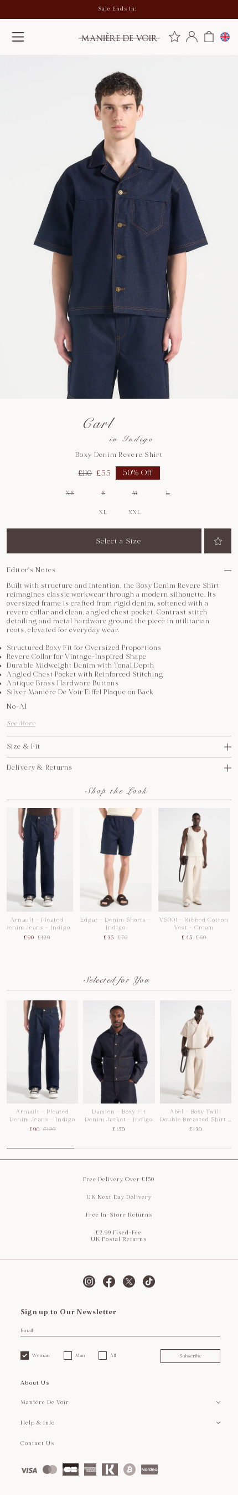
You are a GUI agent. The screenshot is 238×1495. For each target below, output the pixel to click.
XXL (134, 512)
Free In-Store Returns (119, 1215)
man (80, 1355)
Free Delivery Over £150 (118, 1179)
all (113, 1355)
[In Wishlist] (217, 540)
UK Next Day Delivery (119, 1197)
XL (103, 512)
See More (21, 723)
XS (70, 493)
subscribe (190, 1356)
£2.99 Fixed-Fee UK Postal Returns (119, 1236)
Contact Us (37, 1443)
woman (41, 1355)
